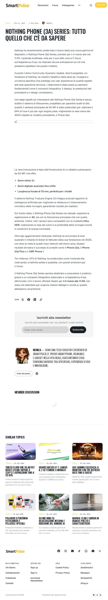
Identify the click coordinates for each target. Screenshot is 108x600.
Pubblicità (11, 578)
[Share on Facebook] (28, 299)
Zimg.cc (84, 583)
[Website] (37, 373)
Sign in (34, 572)
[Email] (72, 551)
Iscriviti (101, 5)
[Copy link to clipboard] (40, 299)
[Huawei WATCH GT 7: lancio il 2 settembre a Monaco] (54, 464)
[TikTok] (79, 551)
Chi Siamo (10, 567)
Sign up (34, 567)
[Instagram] (65, 551)
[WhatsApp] (86, 551)
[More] (79, 5)
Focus (55, 5)
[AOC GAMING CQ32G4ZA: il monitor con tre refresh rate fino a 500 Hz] (87, 464)
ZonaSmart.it (87, 567)
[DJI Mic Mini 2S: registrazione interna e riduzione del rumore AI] (54, 514)
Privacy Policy (63, 572)
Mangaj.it (85, 572)
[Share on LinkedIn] (34, 299)
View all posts (23, 373)
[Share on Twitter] (22, 299)
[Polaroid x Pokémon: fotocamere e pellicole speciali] (20, 514)
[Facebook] (58, 551)
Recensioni (43, 5)
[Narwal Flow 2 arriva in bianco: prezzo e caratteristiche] (87, 514)
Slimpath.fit (86, 578)
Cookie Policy (62, 567)
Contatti (9, 583)
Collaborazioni (13, 572)
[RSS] (99, 551)
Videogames (68, 5)
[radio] (93, 595)
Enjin (64, 595)
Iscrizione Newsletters (37, 579)
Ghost (57, 595)
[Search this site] (91, 5)
